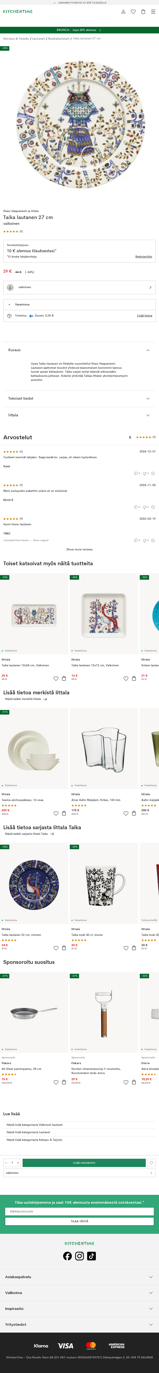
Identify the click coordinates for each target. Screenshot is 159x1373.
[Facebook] (67, 1256)
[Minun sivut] (123, 11)
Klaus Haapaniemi (15, 211)
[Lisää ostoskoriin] (63, 678)
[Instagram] (79, 1256)
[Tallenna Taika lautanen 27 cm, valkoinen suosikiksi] (151, 1163)
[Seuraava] (151, 124)
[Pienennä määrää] (6, 1163)
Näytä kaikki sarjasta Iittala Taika (26, 834)
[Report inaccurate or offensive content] (153, 473)
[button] (13, 231)
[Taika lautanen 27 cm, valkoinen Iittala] (79, 123)
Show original (40, 540)
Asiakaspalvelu (18, 1277)
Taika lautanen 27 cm (87, 38)
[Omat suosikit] (133, 11)
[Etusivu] (17, 11)
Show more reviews (79, 549)
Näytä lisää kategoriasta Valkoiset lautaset (35, 1124)
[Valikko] (153, 11)
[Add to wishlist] (56, 678)
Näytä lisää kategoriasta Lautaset (28, 1132)
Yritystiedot (15, 1324)
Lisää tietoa (144, 315)
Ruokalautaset (58, 38)
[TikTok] (92, 1256)
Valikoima (13, 1293)
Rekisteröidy (143, 256)
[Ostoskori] (143, 11)
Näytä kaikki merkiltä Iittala (23, 699)
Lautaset (38, 38)
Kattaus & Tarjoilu (16, 38)
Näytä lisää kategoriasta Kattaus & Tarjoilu (34, 1140)
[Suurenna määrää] (18, 1163)
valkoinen (12, 1173)
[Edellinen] (7, 124)
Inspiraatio (14, 1308)
